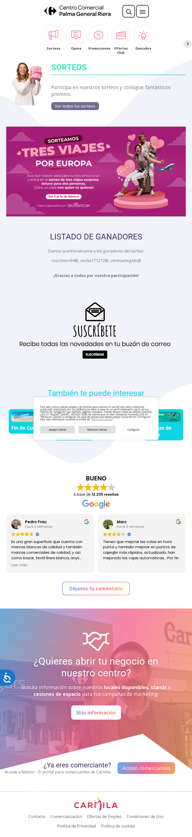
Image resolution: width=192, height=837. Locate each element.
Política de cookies (102, 419)
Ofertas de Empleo (104, 816)
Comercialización (66, 816)
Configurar (133, 429)
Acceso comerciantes (146, 768)
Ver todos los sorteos (75, 106)
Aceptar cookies (57, 429)
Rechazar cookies (97, 429)
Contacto (37, 816)
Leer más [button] (19, 565)
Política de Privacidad (76, 826)
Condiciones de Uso (145, 816)
